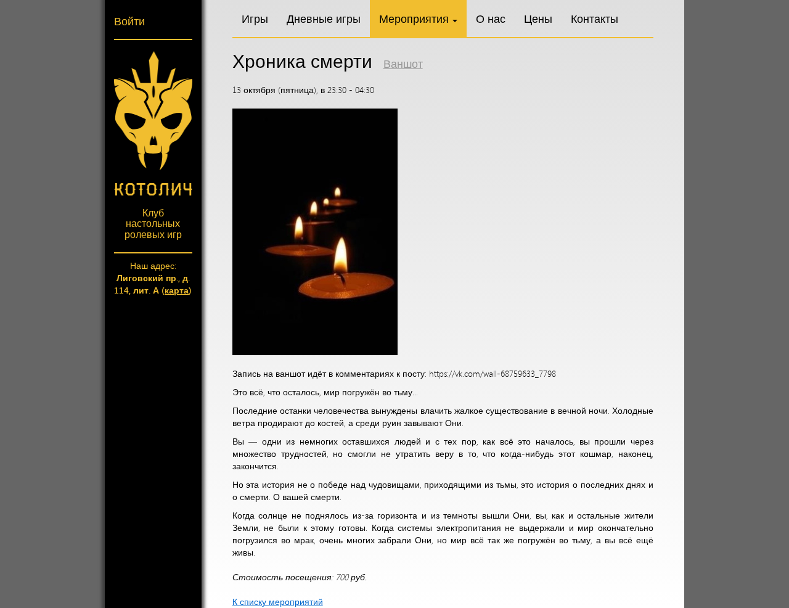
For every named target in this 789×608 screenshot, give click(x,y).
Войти (129, 21)
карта (177, 290)
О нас (490, 18)
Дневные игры (324, 18)
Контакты (594, 18)
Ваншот (403, 63)
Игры (255, 18)
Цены (538, 18)
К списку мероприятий (277, 601)
